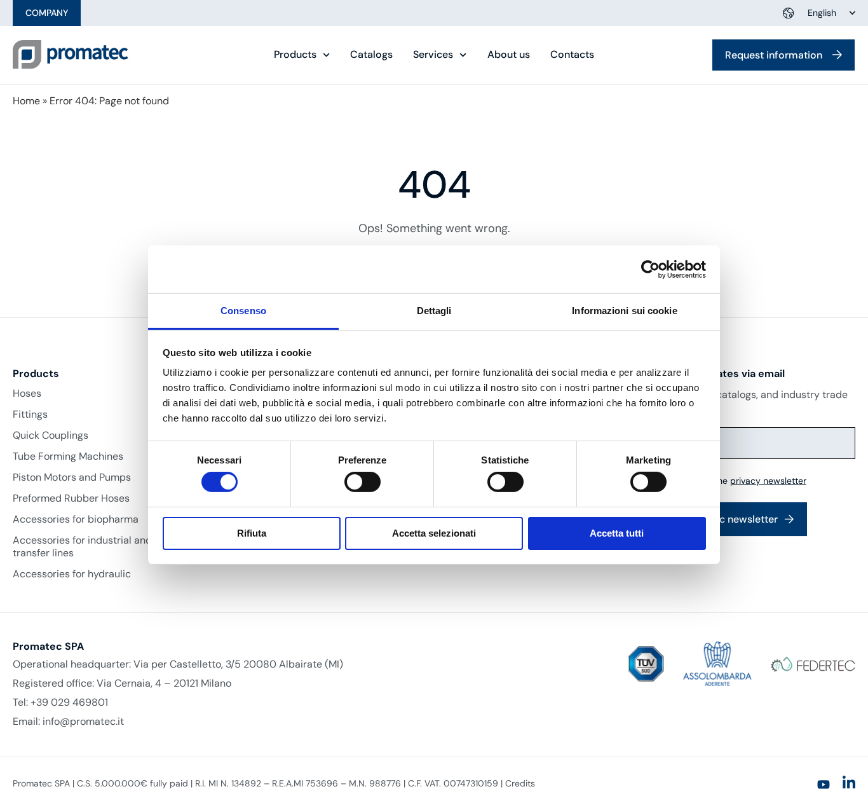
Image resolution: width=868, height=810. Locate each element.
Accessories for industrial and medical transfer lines (102, 546)
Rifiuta (251, 533)
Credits (520, 783)
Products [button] (295, 54)
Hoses (27, 393)
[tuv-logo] (646, 664)
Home (26, 100)
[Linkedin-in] (849, 782)
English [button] (822, 12)
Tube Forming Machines (68, 456)
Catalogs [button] (371, 54)
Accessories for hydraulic (72, 574)
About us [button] (508, 54)
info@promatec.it (83, 721)
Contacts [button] (572, 54)
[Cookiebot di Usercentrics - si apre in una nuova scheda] (650, 268)
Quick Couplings (50, 435)
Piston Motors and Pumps (72, 477)
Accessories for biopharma (76, 519)
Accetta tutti (617, 533)
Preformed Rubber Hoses (71, 498)
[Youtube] (823, 784)
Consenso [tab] (243, 310)
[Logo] (70, 54)
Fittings (30, 414)
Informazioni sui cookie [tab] (624, 310)
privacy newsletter (768, 480)
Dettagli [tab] (434, 310)
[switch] (362, 482)
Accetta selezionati (434, 533)
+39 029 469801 (69, 702)
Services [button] (433, 54)
